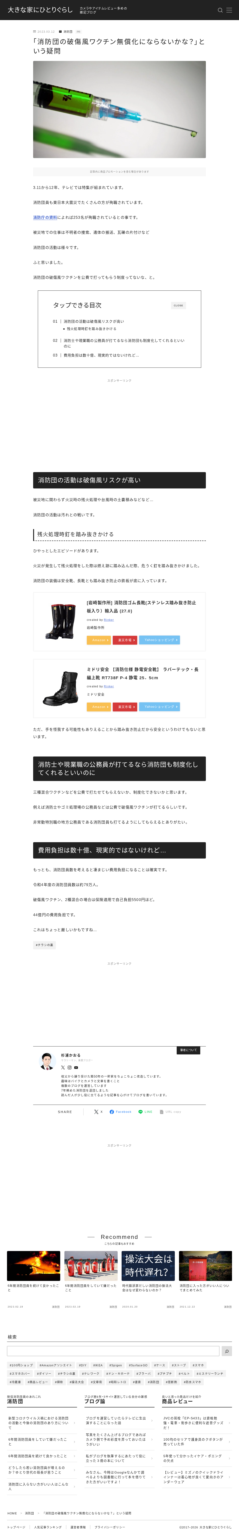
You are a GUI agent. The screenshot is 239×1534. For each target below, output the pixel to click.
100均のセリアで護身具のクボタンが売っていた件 (193, 1442)
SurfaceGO (139, 1365)
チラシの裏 (67, 1373)
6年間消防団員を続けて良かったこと (37, 1456)
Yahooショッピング (159, 640)
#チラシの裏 (44, 945)
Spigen (116, 1365)
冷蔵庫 (16, 1382)
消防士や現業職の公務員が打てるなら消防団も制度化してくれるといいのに (124, 343)
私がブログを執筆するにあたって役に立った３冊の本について (116, 1458)
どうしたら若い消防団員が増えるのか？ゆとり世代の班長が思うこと (36, 1470)
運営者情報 (78, 1527)
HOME (12, 1513)
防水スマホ (193, 1382)
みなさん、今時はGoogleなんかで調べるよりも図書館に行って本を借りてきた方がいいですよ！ (116, 1477)
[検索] (227, 1351)
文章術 (97, 1382)
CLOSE (178, 305)
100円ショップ (22, 1365)
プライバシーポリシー (110, 1527)
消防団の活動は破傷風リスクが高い (94, 321)
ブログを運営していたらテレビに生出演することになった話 (116, 1421)
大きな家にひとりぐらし (40, 10)
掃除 (60, 1382)
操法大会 (78, 1382)
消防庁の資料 (45, 217)
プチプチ (166, 1373)
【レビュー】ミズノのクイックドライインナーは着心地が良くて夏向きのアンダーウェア (193, 1477)
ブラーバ (145, 1373)
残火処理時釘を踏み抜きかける (92, 329)
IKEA (99, 1365)
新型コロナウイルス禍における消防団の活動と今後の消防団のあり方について (38, 1423)
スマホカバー (21, 1373)
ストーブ (180, 1365)
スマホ (199, 1365)
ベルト (185, 1373)
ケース (160, 1365)
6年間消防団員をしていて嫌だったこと (37, 1442)
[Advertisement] (119, 420)
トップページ (16, 1527)
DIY (84, 1365)
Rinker (109, 620)
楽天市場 (125, 640)
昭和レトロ (118, 1382)
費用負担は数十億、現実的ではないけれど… (101, 355)
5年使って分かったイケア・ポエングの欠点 (192, 1458)
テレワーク (91, 1373)
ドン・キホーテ (119, 1373)
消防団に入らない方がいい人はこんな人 (38, 1487)
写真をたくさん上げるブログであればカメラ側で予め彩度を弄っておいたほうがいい (116, 1439)
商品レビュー (39, 1382)
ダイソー (45, 1373)
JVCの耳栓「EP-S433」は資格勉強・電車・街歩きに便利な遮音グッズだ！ (193, 1423)
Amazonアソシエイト (57, 1365)
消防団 (68, 31)
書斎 (138, 1382)
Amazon (98, 640)
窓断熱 (172, 1382)
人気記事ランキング (48, 1527)
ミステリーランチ (211, 1373)
